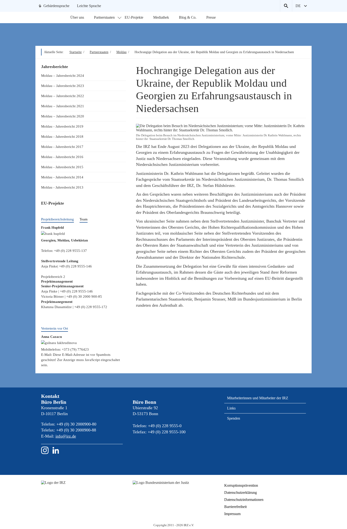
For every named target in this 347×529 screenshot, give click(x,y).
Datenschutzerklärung (240, 492)
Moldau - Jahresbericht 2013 (62, 187)
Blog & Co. (187, 17)
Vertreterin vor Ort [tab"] (54, 328)
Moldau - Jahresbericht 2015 (62, 167)
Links (231, 408)
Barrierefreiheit (235, 507)
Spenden (233, 418)
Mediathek (161, 17)
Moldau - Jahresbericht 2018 (62, 136)
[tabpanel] (83, 252)
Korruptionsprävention (241, 485)
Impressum (232, 514)
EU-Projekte (134, 17)
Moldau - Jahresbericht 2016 (62, 157)
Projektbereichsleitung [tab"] (57, 219)
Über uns (77, 17)
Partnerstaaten (104, 17)
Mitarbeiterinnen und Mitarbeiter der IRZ (257, 398)
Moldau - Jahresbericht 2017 (62, 147)
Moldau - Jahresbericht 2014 (62, 177)
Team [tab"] (84, 219)
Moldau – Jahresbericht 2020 (62, 116)
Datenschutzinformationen (243, 500)
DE (298, 6)
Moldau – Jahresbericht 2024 (62, 75)
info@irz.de (65, 436)
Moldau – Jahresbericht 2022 (62, 96)
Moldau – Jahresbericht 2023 (62, 86)
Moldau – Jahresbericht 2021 (62, 106)
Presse (211, 17)
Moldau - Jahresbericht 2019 (62, 126)
